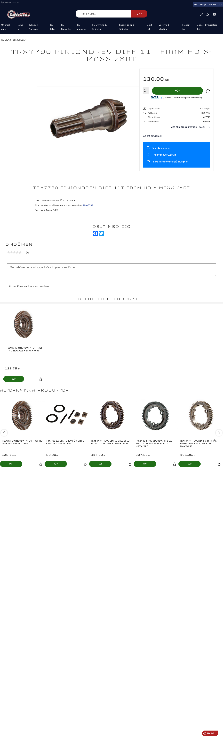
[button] (207, 14)
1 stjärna (8, 252)
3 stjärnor (14, 252)
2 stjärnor (11, 252)
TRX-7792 (88, 205)
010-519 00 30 (13, 2)
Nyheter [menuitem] (20, 27)
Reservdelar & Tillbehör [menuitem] (127, 27)
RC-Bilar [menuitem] (52, 27)
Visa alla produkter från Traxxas (188, 126)
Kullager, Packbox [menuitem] (33, 27)
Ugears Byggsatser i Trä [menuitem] (207, 27)
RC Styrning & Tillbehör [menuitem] (99, 27)
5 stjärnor (20, 252)
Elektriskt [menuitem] (150, 27)
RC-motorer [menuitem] (81, 27)
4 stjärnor (17, 252)
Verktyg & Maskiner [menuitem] (164, 27)
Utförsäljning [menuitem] (6, 27)
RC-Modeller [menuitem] (66, 27)
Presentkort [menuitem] (186, 27)
